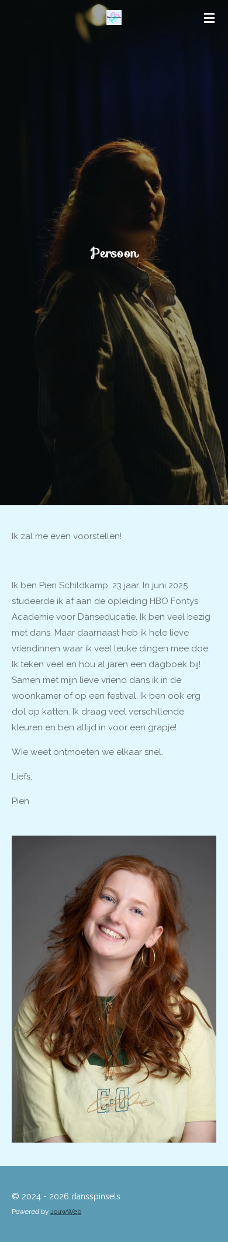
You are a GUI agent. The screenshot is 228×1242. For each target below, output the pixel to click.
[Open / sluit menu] (209, 17)
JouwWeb (65, 1212)
